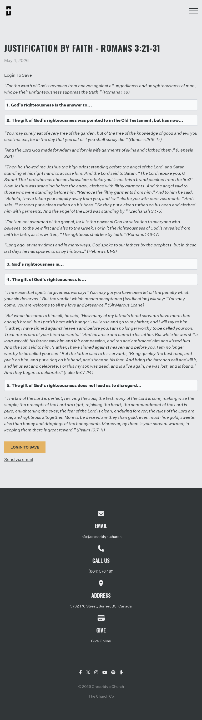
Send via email (18, 459)
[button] (193, 10)
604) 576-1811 (102, 571)
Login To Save (18, 75)
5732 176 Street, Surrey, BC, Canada (101, 606)
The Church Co (101, 696)
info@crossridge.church (101, 536)
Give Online (101, 640)
